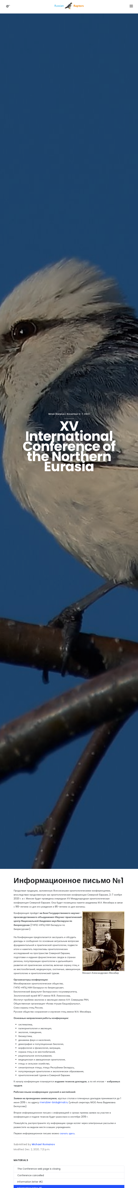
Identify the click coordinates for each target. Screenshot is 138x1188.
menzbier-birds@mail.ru (54, 1102)
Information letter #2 (30, 1181)
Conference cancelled (30, 1175)
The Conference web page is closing (38, 1168)
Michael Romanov (43, 1144)
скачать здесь (67, 1133)
